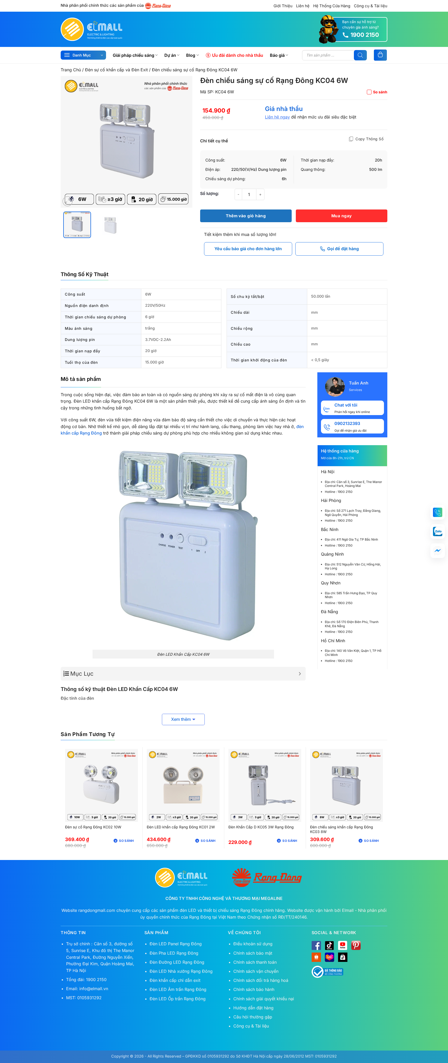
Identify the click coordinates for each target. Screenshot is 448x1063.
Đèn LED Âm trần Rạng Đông (178, 989)
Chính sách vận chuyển (255, 971)
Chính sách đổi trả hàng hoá (260, 980)
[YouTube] (342, 945)
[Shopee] (316, 957)
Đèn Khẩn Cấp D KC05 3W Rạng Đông (261, 827)
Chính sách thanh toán (255, 962)
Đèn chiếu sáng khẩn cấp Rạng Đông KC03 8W (341, 829)
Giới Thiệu (283, 5)
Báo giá (277, 55)
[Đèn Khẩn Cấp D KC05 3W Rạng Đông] (264, 785)
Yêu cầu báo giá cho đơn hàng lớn (248, 248)
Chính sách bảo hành (253, 989)
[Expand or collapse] (300, 673)
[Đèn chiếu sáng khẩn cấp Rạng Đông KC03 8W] (346, 785)
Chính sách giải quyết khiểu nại (263, 998)
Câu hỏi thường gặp (252, 1016)
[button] (67, 201)
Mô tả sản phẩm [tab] (81, 379)
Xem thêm (181, 719)
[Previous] (69, 142)
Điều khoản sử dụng (252, 943)
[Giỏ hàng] (380, 55)
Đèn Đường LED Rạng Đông (177, 962)
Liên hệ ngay (277, 117)
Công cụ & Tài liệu (370, 5)
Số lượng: (209, 193)
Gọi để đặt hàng (343, 248)
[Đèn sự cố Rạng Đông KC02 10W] (101, 785)
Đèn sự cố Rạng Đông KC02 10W (93, 827)
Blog (190, 55)
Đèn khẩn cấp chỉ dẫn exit (175, 980)
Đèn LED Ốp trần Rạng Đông (178, 998)
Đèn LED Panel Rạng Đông (176, 943)
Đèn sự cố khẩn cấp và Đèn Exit (116, 69)
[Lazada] (329, 957)
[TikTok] (329, 945)
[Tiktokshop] (342, 957)
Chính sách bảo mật (252, 953)
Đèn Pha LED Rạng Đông (174, 953)
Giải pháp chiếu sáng (133, 55)
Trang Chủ (71, 69)
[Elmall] (91, 29)
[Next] (183, 142)
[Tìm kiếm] (360, 55)
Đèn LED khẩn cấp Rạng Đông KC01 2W (181, 827)
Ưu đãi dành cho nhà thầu (237, 55)
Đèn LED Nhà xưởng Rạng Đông (181, 971)
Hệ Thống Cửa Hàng (331, 5)
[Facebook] (316, 945)
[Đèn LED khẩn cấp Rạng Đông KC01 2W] (183, 785)
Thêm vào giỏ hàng (246, 215)
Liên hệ (303, 5)
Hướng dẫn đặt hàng (253, 1007)
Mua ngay (341, 215)
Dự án (170, 55)
